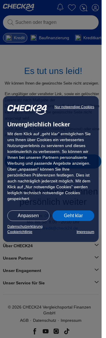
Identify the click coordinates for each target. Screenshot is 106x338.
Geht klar (73, 215)
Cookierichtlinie (19, 232)
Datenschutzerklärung (25, 227)
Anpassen (28, 215)
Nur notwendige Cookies (74, 107)
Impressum (85, 232)
